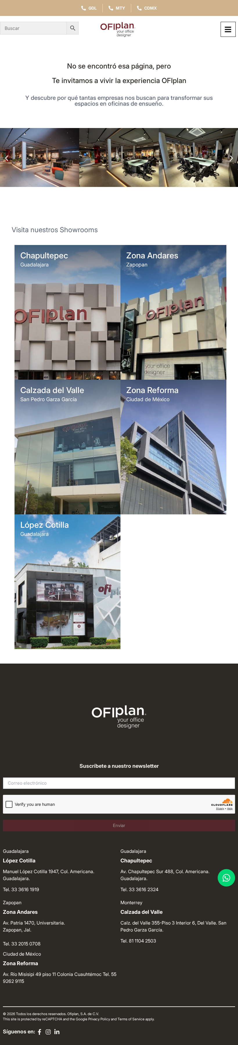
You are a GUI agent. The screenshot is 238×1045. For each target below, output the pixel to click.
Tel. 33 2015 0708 (22, 944)
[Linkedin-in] (57, 1032)
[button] (6, 158)
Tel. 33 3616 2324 (139, 889)
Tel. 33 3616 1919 (21, 889)
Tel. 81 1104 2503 (138, 941)
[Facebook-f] (39, 1032)
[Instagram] (48, 1032)
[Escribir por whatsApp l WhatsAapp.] (226, 878)
